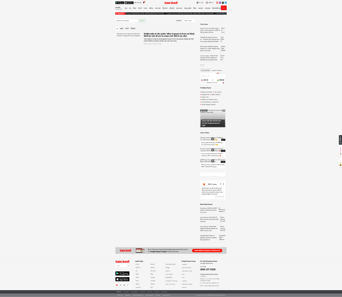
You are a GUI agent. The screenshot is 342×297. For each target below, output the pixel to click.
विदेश (137, 274)
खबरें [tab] (121, 29)
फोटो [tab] (127, 29)
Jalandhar (164, 292)
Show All (202, 64)
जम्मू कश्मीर (187, 8)
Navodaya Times (187, 271)
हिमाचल (153, 264)
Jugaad (184, 281)
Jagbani (184, 264)
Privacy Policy (166, 295)
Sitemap (158, 295)
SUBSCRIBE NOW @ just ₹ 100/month (207, 251)
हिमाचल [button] (165, 8)
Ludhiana (142, 292)
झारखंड (200, 8)
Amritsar (156, 292)
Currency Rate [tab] (205, 70)
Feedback (127, 295)
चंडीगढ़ (137, 284)
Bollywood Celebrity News (208, 99)
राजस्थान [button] (207, 8)
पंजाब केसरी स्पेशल (171, 264)
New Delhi (126, 292)
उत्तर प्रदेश (158, 8)
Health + (168, 271)
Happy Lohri (204, 97)
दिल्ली (140, 8)
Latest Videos (204, 133)
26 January (217, 92)
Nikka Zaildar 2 (215, 94)
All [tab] (117, 29)
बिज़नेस (153, 284)
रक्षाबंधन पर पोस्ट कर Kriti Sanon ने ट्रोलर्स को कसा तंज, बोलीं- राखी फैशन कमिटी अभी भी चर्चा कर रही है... (140, 13)
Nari (183, 274)
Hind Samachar (186, 268)
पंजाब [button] (145, 8)
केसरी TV (138, 268)
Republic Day (204, 94)
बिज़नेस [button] (214, 8)
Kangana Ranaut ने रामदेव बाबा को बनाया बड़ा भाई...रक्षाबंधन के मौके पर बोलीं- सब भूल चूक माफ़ (190, 13)
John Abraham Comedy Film (209, 102)
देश (136, 271)
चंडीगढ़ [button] (151, 8)
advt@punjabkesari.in (206, 263)
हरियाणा (153, 268)
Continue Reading (219, 196)
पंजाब (137, 281)
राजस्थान (153, 281)
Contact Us (120, 295)
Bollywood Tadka (187, 284)
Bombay (149, 292)
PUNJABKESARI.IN (210, 295)
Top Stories (204, 24)
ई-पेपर (137, 264)
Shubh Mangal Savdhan (208, 104)
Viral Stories (169, 274)
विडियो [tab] (133, 29)
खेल (152, 287)
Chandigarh (134, 292)
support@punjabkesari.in (211, 286)
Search (142, 20)
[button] (202, 118)
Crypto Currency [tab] (217, 70)
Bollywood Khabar (206, 92)
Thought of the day (171, 281)
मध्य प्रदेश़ (179, 8)
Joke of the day (170, 284)
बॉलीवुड (168, 268)
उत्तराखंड (153, 277)
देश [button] (130, 8)
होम (126, 8)
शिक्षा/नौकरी (169, 277)
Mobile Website (149, 295)
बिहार (194, 8)
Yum (183, 277)
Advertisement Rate (138, 295)
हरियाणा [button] (171, 8)
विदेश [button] (134, 8)
